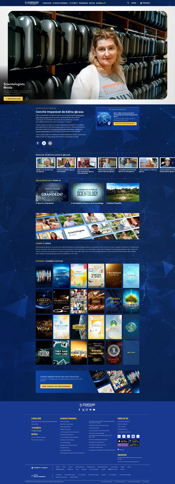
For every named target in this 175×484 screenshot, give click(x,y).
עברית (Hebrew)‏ (114, 467)
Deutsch (71, 467)
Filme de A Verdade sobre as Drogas (98, 439)
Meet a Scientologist (65, 426)
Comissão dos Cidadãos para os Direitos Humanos (102, 450)
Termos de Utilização (106, 481)
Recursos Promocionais (37, 439)
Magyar (123, 467)
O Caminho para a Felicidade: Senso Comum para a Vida (100, 436)
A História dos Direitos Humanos (97, 445)
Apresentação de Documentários (68, 445)
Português (83, 469)
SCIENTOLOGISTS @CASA (46, 108)
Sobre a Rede (34, 424)
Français (122, 469)
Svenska (103, 469)
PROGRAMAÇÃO (83, 3)
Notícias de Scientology (125, 474)
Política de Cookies (120, 481)
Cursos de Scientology (69, 474)
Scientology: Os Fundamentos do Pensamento (72, 453)
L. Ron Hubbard (81, 474)
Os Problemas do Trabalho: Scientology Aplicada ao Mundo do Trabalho (101, 422)
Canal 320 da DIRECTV (124, 421)
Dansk (64, 467)
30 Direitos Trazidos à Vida (96, 447)
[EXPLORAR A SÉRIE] (44, 276)
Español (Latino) (91, 467)
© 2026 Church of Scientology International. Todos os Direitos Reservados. (44, 481)
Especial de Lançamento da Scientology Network (44, 421)
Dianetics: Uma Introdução (67, 439)
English (58, 467)
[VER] (131, 276)
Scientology (59, 474)
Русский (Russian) (93, 469)
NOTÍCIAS (92, 3)
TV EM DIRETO (73, 3)
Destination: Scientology (66, 424)
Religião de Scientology (61, 477)
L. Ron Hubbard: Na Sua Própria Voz (69, 432)
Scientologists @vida (65, 450)
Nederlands (70, 469)
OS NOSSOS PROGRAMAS (60, 3)
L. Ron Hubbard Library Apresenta (69, 437)
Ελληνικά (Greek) (79, 467)
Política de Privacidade (134, 481)
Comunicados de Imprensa (38, 437)
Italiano (129, 467)
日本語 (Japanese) (60, 469)
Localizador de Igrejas (93, 474)
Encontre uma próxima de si (125, 123)
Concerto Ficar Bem (94, 428)
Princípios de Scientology (66, 434)
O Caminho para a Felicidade (96, 433)
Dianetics (103, 474)
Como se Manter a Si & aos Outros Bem (99, 430)
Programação (36, 431)
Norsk (77, 469)
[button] (2, 163)
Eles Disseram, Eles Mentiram (96, 442)
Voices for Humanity (65, 429)
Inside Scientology (64, 421)
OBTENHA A (101, 3)
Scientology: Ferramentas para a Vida (98, 425)
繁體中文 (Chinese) (112, 469)
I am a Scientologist (65, 442)
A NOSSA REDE (47, 3)
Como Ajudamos (113, 474)
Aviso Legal (145, 481)
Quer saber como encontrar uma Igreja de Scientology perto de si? (125, 114)
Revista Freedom (74, 477)
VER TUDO (131, 352)
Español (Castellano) (103, 467)
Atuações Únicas (64, 447)
